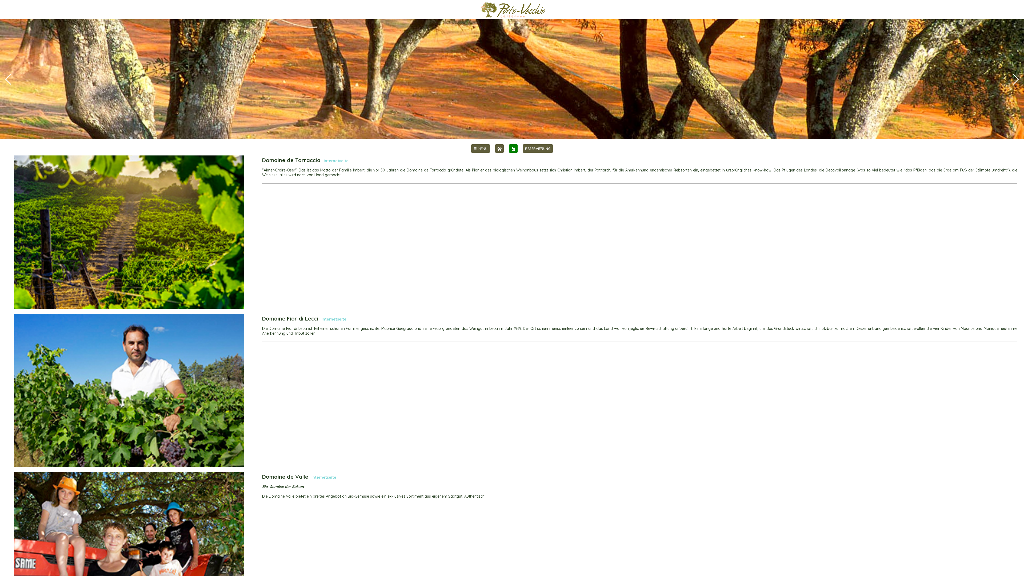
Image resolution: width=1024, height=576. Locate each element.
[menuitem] (480, 149)
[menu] (480, 149)
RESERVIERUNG (538, 148)
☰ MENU (480, 148)
